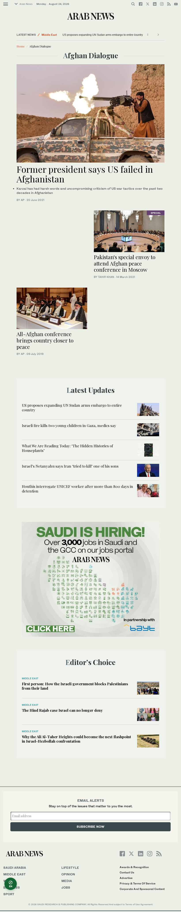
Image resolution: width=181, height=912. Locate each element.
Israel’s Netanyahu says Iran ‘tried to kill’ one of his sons (70, 466)
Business (11, 887)
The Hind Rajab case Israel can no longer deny (62, 710)
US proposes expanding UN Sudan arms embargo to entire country (102, 34)
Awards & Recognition (134, 867)
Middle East (49, 34)
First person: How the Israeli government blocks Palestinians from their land (75, 686)
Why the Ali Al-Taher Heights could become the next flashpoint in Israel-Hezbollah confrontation (76, 738)
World (9, 881)
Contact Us (127, 872)
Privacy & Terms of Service (137, 883)
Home (21, 46)
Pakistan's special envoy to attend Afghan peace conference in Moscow (124, 263)
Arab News (25, 4)
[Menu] (5, 4)
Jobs (65, 887)
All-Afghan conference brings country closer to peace (45, 340)
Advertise (126, 878)
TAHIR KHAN (106, 277)
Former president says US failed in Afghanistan (85, 174)
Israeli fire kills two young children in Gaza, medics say (69, 425)
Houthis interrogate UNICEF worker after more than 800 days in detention (77, 488)
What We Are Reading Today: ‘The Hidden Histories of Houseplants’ (67, 448)
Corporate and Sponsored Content (142, 889)
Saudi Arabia (14, 867)
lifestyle (70, 867)
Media (66, 881)
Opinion (68, 874)
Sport (8, 894)
